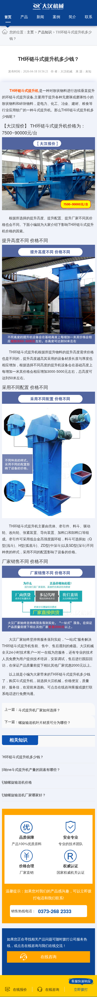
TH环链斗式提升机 (24, 90)
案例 (56, 16)
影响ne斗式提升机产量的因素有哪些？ (30, 769)
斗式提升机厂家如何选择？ (39, 709)
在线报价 (20, 989)
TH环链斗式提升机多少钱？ (22, 756)
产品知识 (45, 32)
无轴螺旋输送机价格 (16, 782)
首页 (7, 16)
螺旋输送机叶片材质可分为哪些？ (44, 722)
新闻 (40, 16)
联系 (88, 16)
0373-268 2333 (54, 911)
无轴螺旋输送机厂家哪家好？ (23, 794)
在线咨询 (48, 957)
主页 (30, 32)
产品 (24, 16)
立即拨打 (81, 989)
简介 (72, 16)
